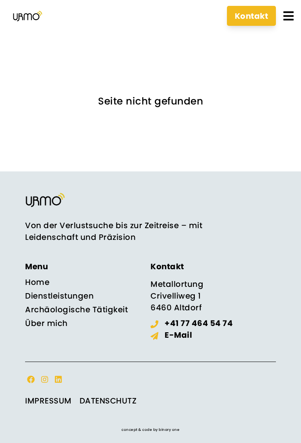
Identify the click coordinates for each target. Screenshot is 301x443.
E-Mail (178, 335)
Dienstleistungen (59, 295)
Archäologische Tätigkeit (76, 309)
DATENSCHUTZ (108, 400)
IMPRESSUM (48, 400)
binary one (169, 429)
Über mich (46, 323)
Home (37, 282)
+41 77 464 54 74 (199, 323)
